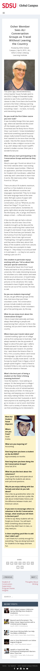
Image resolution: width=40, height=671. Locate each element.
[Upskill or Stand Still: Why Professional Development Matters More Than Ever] (6, 650)
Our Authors (12, 666)
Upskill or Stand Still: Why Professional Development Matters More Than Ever (22, 651)
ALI (29, 50)
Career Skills (22, 635)
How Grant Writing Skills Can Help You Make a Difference (22, 632)
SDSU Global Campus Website (28, 666)
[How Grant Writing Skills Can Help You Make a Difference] (6, 632)
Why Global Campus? (25, 644)
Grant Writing (30, 635)
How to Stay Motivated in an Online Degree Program (23, 641)
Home (4, 666)
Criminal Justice (23, 626)
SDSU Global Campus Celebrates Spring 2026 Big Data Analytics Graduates (21, 611)
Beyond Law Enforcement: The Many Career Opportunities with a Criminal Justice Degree (22, 622)
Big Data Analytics (24, 615)
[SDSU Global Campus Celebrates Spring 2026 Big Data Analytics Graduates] (6, 610)
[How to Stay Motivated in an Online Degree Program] (6, 641)
